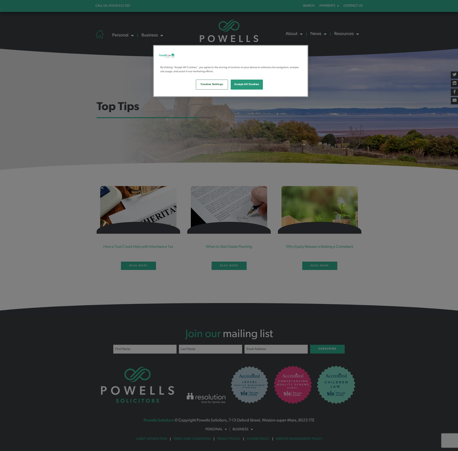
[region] (230, 71)
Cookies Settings (212, 84)
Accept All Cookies (246, 84)
